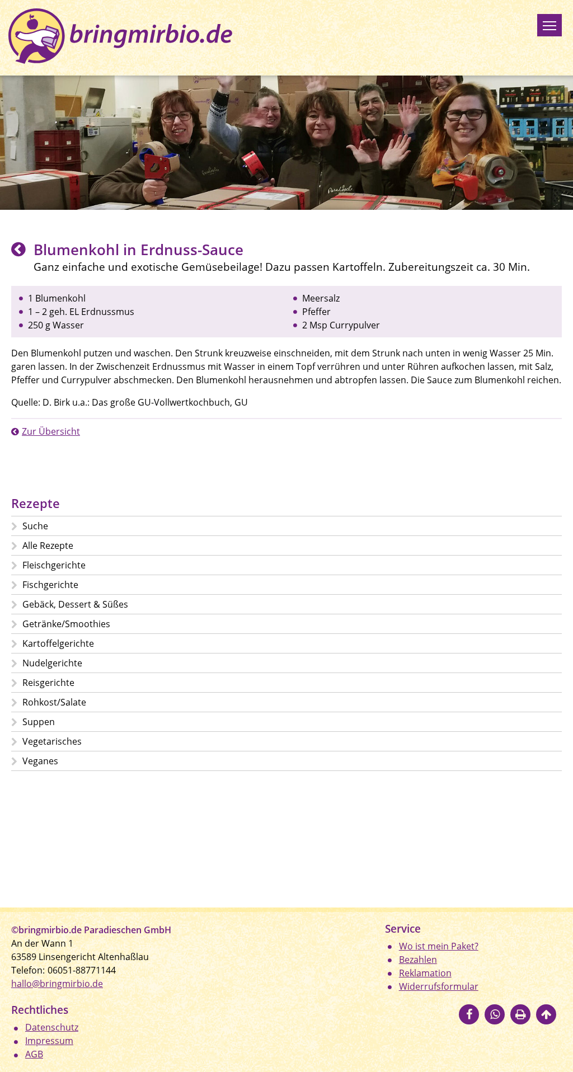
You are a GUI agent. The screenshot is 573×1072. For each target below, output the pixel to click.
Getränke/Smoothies (66, 624)
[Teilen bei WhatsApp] (495, 1014)
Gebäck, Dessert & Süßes (75, 604)
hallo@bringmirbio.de (57, 983)
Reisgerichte (48, 682)
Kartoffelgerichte (58, 643)
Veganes (40, 761)
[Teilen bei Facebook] (469, 1014)
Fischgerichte (50, 585)
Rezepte (35, 503)
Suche (35, 526)
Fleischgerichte (54, 565)
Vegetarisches (52, 741)
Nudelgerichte (52, 663)
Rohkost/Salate (54, 702)
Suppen (38, 722)
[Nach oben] (546, 1014)
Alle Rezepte (47, 545)
